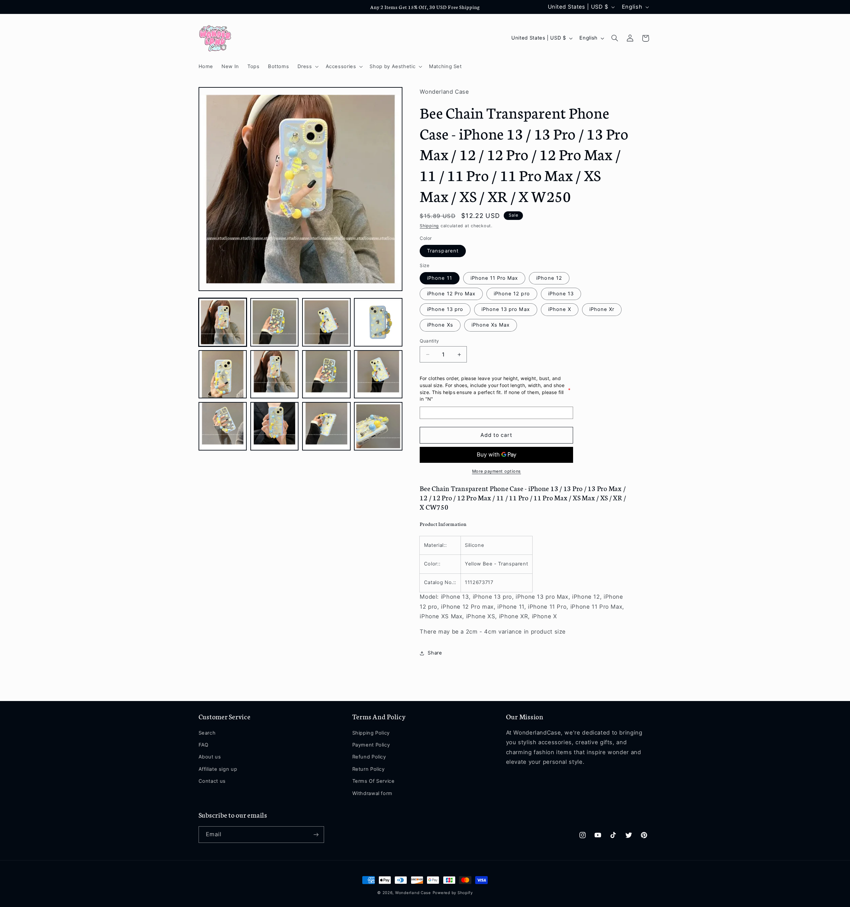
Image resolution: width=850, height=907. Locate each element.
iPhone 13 (561, 294)
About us (210, 757)
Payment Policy (371, 745)
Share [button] (435, 653)
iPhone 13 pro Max (505, 310)
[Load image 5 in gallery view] (223, 374)
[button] (307, 66)
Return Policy (368, 769)
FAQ (204, 745)
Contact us (212, 781)
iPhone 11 (439, 278)
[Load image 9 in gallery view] (223, 426)
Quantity (429, 341)
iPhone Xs (440, 325)
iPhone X (559, 310)
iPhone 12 (549, 278)
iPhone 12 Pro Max (451, 294)
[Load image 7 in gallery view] (326, 374)
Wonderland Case (413, 892)
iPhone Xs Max (490, 325)
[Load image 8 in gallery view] (378, 374)
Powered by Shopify (453, 892)
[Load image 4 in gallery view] (378, 322)
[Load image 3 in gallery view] (326, 322)
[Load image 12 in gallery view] (378, 426)
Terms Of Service (373, 781)
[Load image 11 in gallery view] (326, 426)
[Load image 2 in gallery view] (274, 322)
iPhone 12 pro (512, 294)
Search (207, 733)
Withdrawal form (372, 793)
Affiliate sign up (218, 769)
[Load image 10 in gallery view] (274, 426)
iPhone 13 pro (445, 310)
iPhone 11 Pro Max (494, 278)
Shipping (429, 225)
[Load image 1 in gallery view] (223, 322)
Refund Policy (369, 757)
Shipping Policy (371, 733)
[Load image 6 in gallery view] (274, 374)
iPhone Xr (601, 310)
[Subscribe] (315, 834)
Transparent (443, 251)
